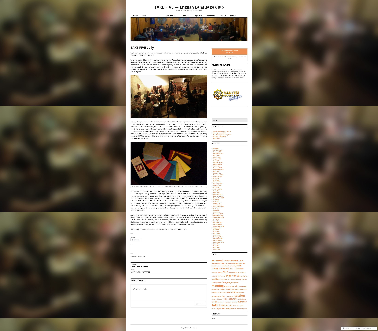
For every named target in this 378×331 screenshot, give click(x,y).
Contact (233, 15)
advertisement (231, 260)
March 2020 (216, 182)
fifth (213, 279)
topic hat (220, 308)
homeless (219, 282)
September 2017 (218, 198)
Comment (199, 304)
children (232, 269)
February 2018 (217, 194)
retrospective (230, 296)
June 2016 (216, 208)
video (240, 308)
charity (233, 266)
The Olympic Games (238, 305)
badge (228, 263)
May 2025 (216, 148)
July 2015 (216, 219)
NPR (216, 292)
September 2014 (218, 226)
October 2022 (217, 164)
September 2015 (218, 217)
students (228, 302)
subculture (234, 302)
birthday (241, 263)
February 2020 (217, 184)
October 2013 (217, 240)
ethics (223, 276)
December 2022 (218, 162)
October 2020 (217, 176)
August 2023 (217, 159)
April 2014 (216, 233)
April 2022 (216, 166)
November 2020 (218, 175)
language (227, 282)
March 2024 (216, 157)
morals (241, 286)
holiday (214, 282)
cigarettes (214, 272)
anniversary (221, 263)
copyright (231, 272)
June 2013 (216, 244)
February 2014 (217, 237)
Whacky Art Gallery (219, 136)
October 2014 (217, 224)
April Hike (216, 138)
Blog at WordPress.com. (189, 328)
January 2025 (217, 152)
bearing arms (234, 263)
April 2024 (216, 155)
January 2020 (217, 185)
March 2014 (216, 235)
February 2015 (217, 223)
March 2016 (216, 212)
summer (242, 301)
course (236, 272)
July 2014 (216, 230)
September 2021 (218, 169)
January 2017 (217, 203)
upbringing (229, 308)
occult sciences (222, 292)
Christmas (239, 269)
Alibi (241, 261)
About (144, 15)
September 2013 (218, 242)
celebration (226, 266)
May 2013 (216, 246)
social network (229, 298)
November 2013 (218, 238)
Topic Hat (198, 15)
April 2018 (216, 192)
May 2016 (216, 210)
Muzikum (235, 289)
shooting (214, 299)
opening (230, 291)
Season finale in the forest (222, 131)
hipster (244, 279)
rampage (241, 292)
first (217, 279)
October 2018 (217, 189)
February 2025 (217, 150)
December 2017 (218, 196)
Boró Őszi (219, 266)
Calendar (157, 15)
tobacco (214, 308)
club (225, 272)
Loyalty (223, 15)
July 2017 (216, 200)
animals (214, 263)
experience (232, 275)
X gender (244, 308)
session (239, 295)
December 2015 (218, 214)
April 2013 (216, 247)
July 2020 (216, 178)
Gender (227, 279)
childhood (224, 268)
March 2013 (216, 249)
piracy (237, 292)
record (218, 296)
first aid (223, 279)
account (217, 260)
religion (223, 296)
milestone (227, 286)
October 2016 (217, 205)
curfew (241, 272)
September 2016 (218, 207)
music (228, 289)
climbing (220, 272)
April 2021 (216, 171)
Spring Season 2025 (219, 133)
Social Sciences (241, 299)
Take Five (218, 305)
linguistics (235, 282)
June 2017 (216, 201)
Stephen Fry (221, 302)
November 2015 (218, 215)
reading (214, 296)
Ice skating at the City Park (222, 135)
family (242, 276)
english (218, 276)
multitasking (220, 289)
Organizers (185, 15)
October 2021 (217, 168)
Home (135, 15)
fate (246, 276)
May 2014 (216, 231)
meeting (218, 286)
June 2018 (216, 191)
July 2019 (216, 187)
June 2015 (216, 221)
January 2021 (217, 173)
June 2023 (216, 161)
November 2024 (218, 153)
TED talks (228, 306)
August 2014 (217, 228)
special (214, 302)
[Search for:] (229, 120)
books (214, 266)
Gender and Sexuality (235, 279)
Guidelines (211, 15)
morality (235, 286)
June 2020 (216, 180)
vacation (236, 308)
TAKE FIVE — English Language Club (189, 7)
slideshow (219, 299)
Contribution (171, 15)
